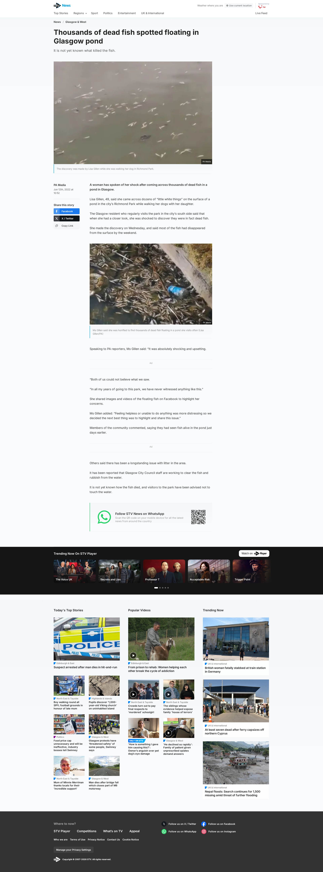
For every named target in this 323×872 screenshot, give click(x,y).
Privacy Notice (96, 839)
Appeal (134, 831)
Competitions (86, 831)
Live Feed (261, 13)
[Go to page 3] (162, 587)
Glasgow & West (75, 22)
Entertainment (127, 13)
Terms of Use (77, 839)
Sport (94, 13)
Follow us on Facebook (221, 823)
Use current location (240, 5)
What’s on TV (113, 831)
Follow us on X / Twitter (182, 823)
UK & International (152, 13)
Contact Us (113, 839)
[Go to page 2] (160, 587)
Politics (108, 13)
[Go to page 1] (156, 587)
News (57, 22)
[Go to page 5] (168, 587)
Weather (202, 5)
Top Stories (61, 13)
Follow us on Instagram (222, 831)
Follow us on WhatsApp (182, 831)
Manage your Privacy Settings (73, 849)
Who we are (60, 839)
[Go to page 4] (165, 587)
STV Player (62, 831)
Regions (79, 13)
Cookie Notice (130, 839)
